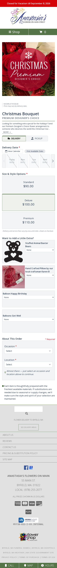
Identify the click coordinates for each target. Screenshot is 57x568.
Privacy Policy (9, 557)
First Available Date (35, 151)
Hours (49, 565)
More (6, 132)
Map (29, 565)
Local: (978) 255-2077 (28, 490)
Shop (16, 32)
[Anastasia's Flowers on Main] (28, 25)
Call (10, 565)
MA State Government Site (40, 552)
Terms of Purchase (29, 557)
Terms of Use (48, 557)
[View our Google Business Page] (31, 468)
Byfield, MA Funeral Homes (16, 548)
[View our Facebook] (26, 468)
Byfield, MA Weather (13, 552)
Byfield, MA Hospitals (43, 548)
